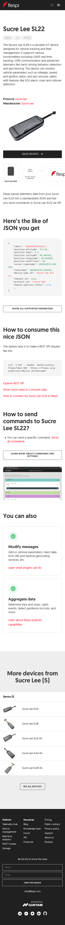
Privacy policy (52, 829)
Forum (27, 833)
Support (49, 833)
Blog (26, 824)
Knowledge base (32, 829)
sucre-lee (21, 99)
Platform (6, 820)
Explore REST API (13, 383)
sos (17, 38)
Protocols (28, 842)
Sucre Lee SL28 (30, 724)
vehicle (26, 38)
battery (8, 38)
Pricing (48, 820)
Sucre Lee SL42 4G (32, 738)
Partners (49, 842)
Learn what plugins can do (24, 568)
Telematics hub (10, 824)
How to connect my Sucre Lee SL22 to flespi (30, 396)
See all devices (32, 786)
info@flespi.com (32, 891)
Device (7, 697)
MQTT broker (9, 844)
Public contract (52, 824)
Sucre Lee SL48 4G (32, 768)
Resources (29, 820)
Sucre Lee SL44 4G (32, 753)
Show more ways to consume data (25, 390)
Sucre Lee (27, 103)
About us (49, 838)
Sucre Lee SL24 (30, 709)
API (25, 838)
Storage (6, 848)
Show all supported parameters (32, 309)
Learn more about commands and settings (32, 455)
